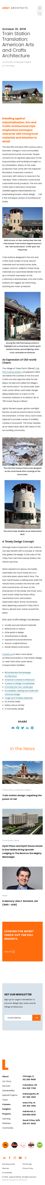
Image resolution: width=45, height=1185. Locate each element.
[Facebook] (17, 728)
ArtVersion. (23, 1180)
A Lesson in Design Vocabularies (20, 683)
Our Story (6, 1081)
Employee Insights (22, 62)
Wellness (6, 1123)
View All (7, 952)
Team (5, 1099)
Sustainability (8, 1090)
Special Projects (9, 1095)
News (16, 840)
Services (6, 1086)
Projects (6, 1113)
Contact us (7, 654)
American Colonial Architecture (20, 679)
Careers (6, 1104)
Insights (6, 1109)
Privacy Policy (28, 1168)
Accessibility (7, 1172)
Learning (6, 1118)
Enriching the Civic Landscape (19, 687)
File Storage (27, 1164)
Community (7, 62)
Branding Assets (8, 1164)
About (5, 1076)
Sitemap (5, 1168)
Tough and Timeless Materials (19, 698)
